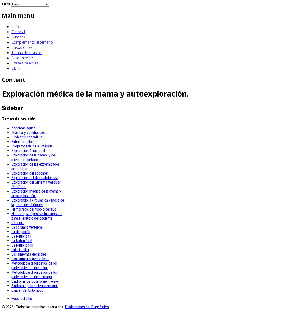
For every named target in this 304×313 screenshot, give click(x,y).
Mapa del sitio (21, 298)
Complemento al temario (32, 42)
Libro (15, 68)
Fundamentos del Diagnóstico (87, 307)
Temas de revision (26, 52)
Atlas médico (22, 57)
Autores (18, 37)
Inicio (15, 26)
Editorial (18, 31)
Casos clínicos (23, 47)
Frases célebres (24, 63)
